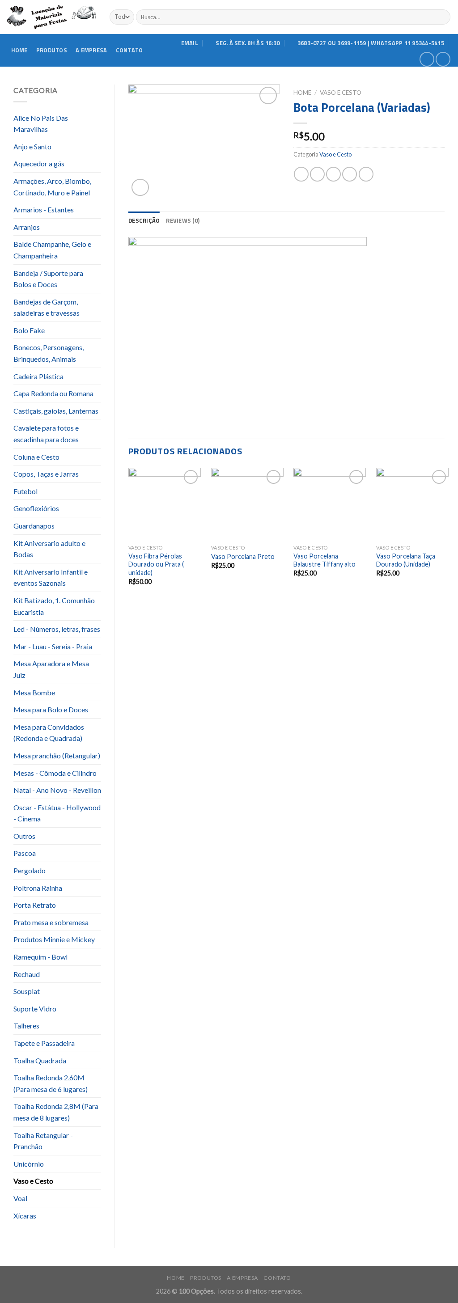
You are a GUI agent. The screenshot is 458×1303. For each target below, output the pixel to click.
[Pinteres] (349, 174)
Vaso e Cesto (33, 1180)
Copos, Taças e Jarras (46, 474)
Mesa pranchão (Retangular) (56, 755)
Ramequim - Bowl (40, 956)
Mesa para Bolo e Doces (50, 709)
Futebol (25, 491)
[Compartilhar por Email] (333, 174)
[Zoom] (140, 187)
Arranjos (26, 227)
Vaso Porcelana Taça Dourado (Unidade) (405, 560)
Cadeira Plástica (38, 376)
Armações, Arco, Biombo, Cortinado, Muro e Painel (52, 187)
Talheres (26, 1025)
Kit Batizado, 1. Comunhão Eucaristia (54, 606)
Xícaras (24, 1215)
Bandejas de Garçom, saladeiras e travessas (46, 307)
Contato (129, 50)
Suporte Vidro (34, 1008)
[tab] (144, 220)
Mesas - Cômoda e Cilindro (55, 773)
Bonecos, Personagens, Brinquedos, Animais (48, 353)
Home (19, 50)
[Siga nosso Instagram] (443, 59)
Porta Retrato (34, 905)
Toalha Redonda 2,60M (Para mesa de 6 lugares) (50, 1083)
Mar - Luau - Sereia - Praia (52, 646)
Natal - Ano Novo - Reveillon (57, 790)
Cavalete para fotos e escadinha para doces (46, 433)
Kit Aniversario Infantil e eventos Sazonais (50, 577)
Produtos (51, 50)
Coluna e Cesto (36, 457)
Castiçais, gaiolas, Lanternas (55, 410)
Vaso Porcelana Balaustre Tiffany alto (324, 560)
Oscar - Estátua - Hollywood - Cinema (57, 813)
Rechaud (26, 974)
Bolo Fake (29, 330)
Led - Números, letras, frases (56, 629)
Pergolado (29, 870)
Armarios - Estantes (43, 209)
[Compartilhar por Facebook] (301, 174)
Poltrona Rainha (37, 888)
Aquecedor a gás (38, 163)
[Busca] (442, 17)
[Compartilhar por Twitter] (317, 174)
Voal (20, 1198)
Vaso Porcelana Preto (243, 556)
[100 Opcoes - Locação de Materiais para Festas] (51, 17)
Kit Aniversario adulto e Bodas (49, 549)
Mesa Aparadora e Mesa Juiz (51, 669)
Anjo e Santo (32, 146)
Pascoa (24, 853)
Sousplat (26, 991)
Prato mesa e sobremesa (51, 922)
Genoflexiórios (36, 508)
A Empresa (91, 50)
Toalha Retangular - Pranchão (43, 1141)
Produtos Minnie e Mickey (54, 939)
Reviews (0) (182, 220)
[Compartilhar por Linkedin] (366, 174)
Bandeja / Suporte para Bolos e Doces (48, 279)
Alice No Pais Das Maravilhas (40, 124)
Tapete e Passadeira (44, 1043)
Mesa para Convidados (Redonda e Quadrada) (48, 733)
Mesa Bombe (34, 692)
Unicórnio (28, 1163)
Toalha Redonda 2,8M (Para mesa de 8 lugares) (55, 1112)
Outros (24, 836)
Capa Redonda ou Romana (53, 393)
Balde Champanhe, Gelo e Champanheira (52, 250)
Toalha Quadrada (39, 1060)
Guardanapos (34, 525)
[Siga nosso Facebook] (427, 59)
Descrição (144, 220)
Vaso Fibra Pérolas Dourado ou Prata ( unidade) (156, 564)
